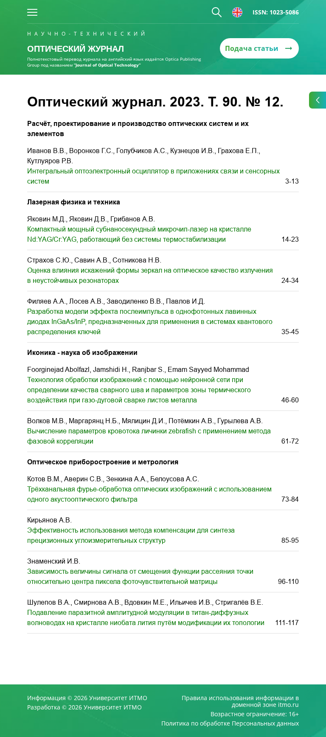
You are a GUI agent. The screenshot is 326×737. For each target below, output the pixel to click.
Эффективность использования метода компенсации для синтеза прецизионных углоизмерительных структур (131, 535)
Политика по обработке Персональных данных (230, 723)
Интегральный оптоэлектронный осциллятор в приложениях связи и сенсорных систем (153, 176)
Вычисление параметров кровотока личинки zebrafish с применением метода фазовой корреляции (149, 436)
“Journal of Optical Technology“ (107, 65)
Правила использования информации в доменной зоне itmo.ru (240, 701)
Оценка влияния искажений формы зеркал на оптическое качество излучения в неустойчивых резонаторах (150, 275)
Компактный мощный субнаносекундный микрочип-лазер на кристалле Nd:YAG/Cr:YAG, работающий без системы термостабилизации (139, 234)
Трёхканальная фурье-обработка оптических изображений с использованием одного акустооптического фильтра (149, 494)
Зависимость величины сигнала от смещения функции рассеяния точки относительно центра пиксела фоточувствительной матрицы (140, 576)
